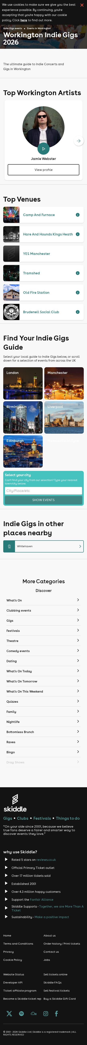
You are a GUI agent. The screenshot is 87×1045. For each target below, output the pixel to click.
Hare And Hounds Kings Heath (48, 234)
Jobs (47, 960)
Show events (43, 500)
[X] (9, 1014)
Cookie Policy (12, 960)
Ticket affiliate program (19, 990)
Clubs (22, 818)
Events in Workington (39, 28)
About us (50, 935)
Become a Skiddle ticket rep (22, 998)
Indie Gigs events (12, 28)
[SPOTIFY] (21, 1014)
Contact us (51, 951)
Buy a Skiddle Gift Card (60, 998)
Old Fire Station (36, 292)
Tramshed (31, 273)
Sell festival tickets (57, 990)
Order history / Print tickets (62, 943)
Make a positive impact (52, 917)
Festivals (42, 818)
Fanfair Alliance (41, 899)
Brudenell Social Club (41, 312)
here (23, 20)
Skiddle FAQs (53, 982)
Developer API (12, 982)
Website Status (13, 974)
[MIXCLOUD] (34, 1014)
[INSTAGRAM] (46, 1014)
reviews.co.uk (46, 860)
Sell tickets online (55, 974)
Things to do (68, 818)
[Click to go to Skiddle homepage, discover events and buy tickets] (15, 803)
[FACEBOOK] (56, 1014)
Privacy (8, 951)
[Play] (43, 149)
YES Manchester (36, 253)
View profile (44, 170)
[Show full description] (77, 214)
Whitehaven (45, 546)
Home (7, 935)
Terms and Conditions (18, 943)
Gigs (7, 818)
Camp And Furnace (39, 215)
